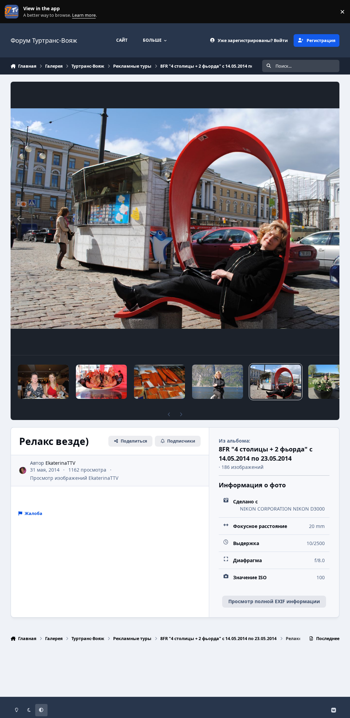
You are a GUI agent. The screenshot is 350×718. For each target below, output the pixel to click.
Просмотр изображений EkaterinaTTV (74, 478)
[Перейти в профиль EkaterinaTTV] (22, 470)
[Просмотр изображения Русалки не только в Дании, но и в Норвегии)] (217, 382)
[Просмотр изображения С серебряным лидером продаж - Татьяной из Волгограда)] (43, 382)
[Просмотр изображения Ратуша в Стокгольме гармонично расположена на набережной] (325, 382)
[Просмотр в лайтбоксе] (175, 218)
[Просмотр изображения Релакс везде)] (275, 382)
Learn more (13, 12)
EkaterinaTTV (60, 463)
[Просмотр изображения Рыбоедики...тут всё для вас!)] (101, 382)
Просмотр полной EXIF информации (274, 601)
